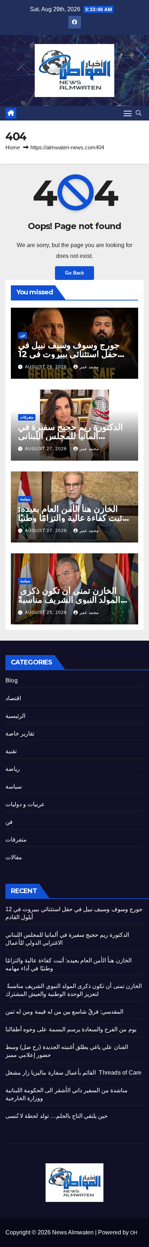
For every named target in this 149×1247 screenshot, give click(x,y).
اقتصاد (13, 698)
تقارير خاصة (19, 733)
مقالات (13, 857)
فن (22, 335)
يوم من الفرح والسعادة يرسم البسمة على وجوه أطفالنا (70, 1029)
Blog (11, 680)
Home (12, 147)
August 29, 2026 (46, 366)
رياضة (12, 769)
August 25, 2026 (46, 612)
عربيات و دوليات (25, 804)
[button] (138, 113)
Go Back (74, 273)
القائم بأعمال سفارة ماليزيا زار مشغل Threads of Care (73, 1073)
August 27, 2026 (46, 448)
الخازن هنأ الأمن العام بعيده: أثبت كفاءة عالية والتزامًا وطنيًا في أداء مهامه (71, 518)
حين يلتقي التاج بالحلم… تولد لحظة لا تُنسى (56, 1116)
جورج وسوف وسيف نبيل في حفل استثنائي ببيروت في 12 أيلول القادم (69, 354)
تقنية (11, 751)
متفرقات (26, 417)
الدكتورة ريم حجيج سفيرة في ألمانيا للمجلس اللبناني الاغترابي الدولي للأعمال (70, 436)
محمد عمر (89, 366)
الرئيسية (15, 716)
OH (133, 1232)
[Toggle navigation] (128, 113)
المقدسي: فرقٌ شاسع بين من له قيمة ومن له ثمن (64, 1012)
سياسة (25, 499)
